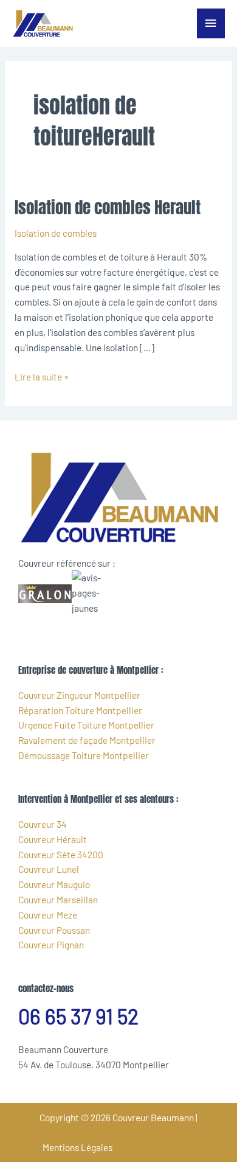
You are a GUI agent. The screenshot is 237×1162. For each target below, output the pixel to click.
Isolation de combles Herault (108, 207)
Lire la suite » (42, 375)
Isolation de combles (56, 233)
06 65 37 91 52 (78, 1016)
